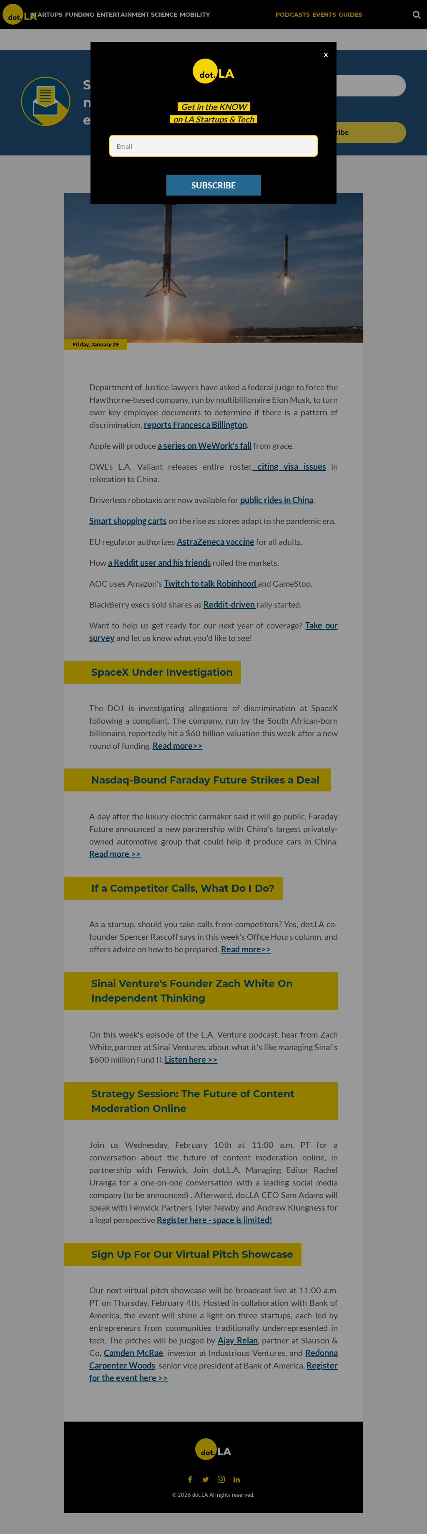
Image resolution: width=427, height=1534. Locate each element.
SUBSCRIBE (213, 185)
